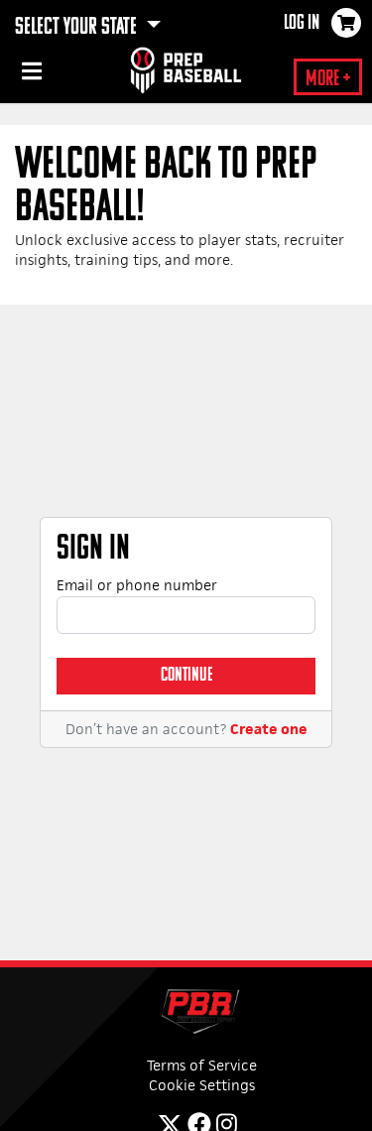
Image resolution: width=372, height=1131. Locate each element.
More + (328, 79)
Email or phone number (137, 584)
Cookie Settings (202, 1084)
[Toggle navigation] (30, 74)
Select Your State (78, 28)
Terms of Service (202, 1065)
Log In (301, 24)
